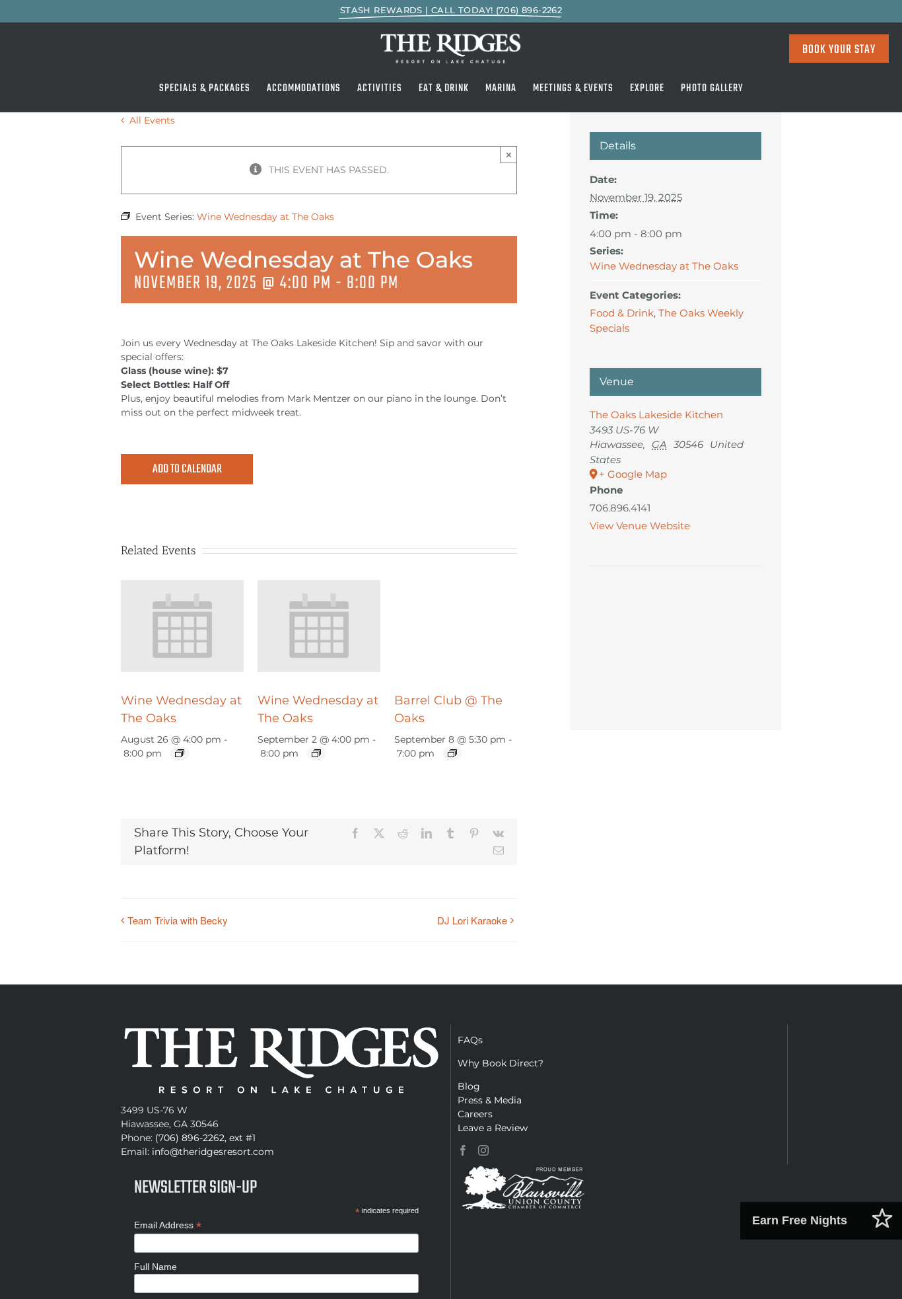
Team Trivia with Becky (177, 920)
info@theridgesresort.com (213, 1152)
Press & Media (490, 1100)
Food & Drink (622, 313)
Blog (469, 1086)
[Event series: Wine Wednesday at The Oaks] (179, 753)
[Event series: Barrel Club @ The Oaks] (452, 753)
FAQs (470, 1040)
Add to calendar (187, 470)
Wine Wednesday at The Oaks (664, 266)
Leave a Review (493, 1128)
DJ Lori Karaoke (472, 920)
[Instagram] (483, 1150)
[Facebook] (463, 1150)
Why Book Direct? (500, 1063)
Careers (475, 1114)
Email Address (167, 1225)
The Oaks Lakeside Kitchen (656, 414)
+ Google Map (633, 474)
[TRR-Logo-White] (451, 37)
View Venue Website (640, 525)
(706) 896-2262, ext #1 (205, 1138)
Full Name (155, 1266)
